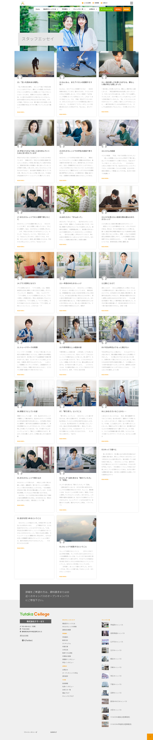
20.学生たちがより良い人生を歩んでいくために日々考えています (33, 152)
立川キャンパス (116, 650)
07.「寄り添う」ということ (70, 411)
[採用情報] (93, 3)
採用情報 (97, 3)
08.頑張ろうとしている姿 (27, 411)
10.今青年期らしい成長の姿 (70, 347)
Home (38, 9)
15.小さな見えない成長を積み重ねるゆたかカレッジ (118, 218)
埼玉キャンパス (116, 676)
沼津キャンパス (116, 693)
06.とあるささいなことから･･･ (114, 411)
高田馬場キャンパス (117, 633)
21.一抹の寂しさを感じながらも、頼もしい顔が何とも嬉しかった (118, 83)
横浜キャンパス (116, 659)
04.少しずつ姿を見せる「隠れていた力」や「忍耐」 (75, 479)
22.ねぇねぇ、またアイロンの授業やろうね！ (75, 83)
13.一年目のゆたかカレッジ (70, 283)
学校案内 (65, 9)
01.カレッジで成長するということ (73, 546)
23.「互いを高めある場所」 (28, 82)
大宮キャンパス (116, 710)
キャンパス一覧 (78, 9)
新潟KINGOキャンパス (118, 701)
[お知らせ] (101, 3)
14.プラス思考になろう (26, 283)
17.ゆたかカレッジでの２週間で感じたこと (33, 218)
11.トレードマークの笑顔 (27, 347)
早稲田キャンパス (116, 625)
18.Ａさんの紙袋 (108, 151)
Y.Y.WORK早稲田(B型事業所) (121, 724)
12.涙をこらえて (108, 283)
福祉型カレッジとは (49, 9)
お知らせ (105, 3)
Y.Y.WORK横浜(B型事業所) (120, 717)
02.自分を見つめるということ (29, 518)
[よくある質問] (82, 3)
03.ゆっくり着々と (109, 449)
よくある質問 (87, 3)
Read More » (21, 112)
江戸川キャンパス (116, 642)
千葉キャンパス (116, 684)
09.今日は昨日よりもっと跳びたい (115, 347)
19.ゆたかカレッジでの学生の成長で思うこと (75, 152)
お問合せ (92, 9)
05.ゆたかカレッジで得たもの (29, 478)
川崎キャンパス (116, 667)
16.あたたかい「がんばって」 (71, 217)
